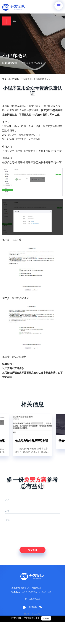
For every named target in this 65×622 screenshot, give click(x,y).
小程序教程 (13, 79)
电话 (7, 511)
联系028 (36, 598)
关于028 (28, 598)
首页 (4, 79)
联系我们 (46, 618)
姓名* (8, 500)
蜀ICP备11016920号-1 (32, 614)
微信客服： (34, 607)
